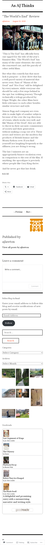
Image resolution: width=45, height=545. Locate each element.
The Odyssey (8, 451)
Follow (8, 323)
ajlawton (6, 21)
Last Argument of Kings (13, 438)
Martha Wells (9, 467)
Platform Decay (9, 465)
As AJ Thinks (22, 6)
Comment (34, 286)
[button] (8, 373)
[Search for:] (22, 332)
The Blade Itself (9, 491)
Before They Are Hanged (13, 478)
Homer (7, 454)
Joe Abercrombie (10, 441)
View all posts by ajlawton (15, 247)
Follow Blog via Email (11, 298)
